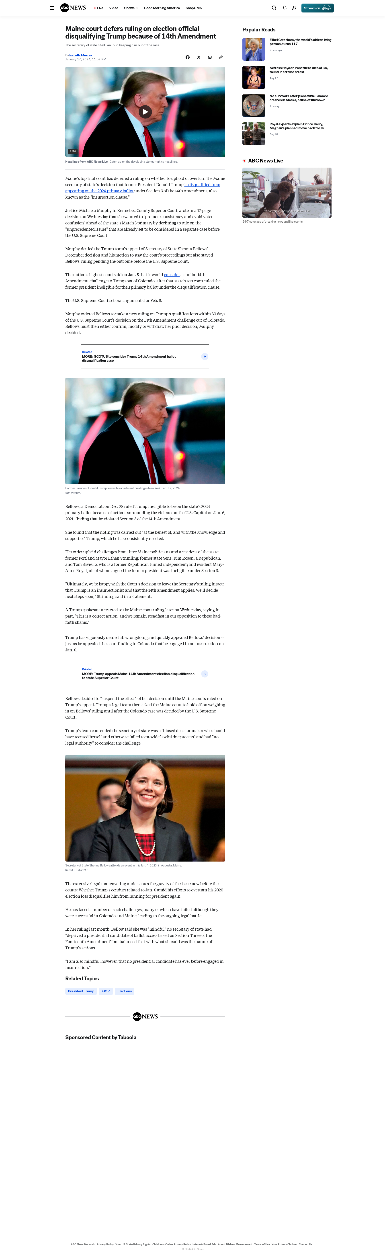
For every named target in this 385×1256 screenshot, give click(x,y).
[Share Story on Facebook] (187, 57)
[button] (52, 8)
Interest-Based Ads (204, 1244)
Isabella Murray (80, 55)
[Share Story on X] (199, 57)
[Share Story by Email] (210, 57)
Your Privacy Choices (284, 1244)
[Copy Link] (221, 57)
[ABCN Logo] (73, 8)
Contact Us (305, 1244)
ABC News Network (83, 1244)
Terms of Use (262, 1244)
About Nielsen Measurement (235, 1244)
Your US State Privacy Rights (133, 1244)
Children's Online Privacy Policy (171, 1244)
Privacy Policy (105, 1244)
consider (172, 274)
